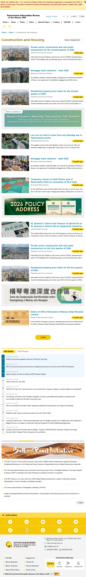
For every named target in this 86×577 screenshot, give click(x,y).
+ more (80, 497)
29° (75, 16)
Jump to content (51, 16)
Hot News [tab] (8, 351)
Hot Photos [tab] (23, 351)
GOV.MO (9, 558)
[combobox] (74, 40)
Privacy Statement (32, 566)
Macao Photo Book (12, 570)
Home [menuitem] (5, 22)
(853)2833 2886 (52, 549)
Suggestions (30, 558)
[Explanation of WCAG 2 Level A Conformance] (55, 574)
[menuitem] (13, 22)
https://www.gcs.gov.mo (55, 543)
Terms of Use (30, 570)
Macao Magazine (12, 562)
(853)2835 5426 (67, 549)
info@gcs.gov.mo (53, 546)
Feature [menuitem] (56, 22)
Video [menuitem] (31, 22)
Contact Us (30, 562)
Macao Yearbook (12, 566)
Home (4, 32)
